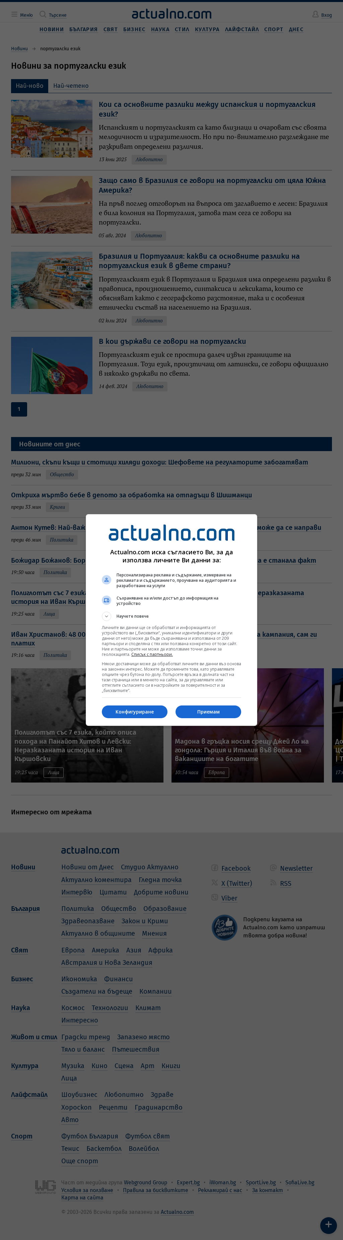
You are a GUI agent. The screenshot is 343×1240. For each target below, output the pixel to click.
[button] (171, 616)
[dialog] (171, 620)
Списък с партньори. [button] (152, 654)
